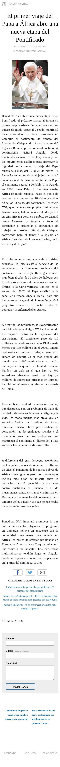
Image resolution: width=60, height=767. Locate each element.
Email (42, 572)
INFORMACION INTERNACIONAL (30, 51)
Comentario (12, 663)
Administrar (50, 753)
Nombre (10, 638)
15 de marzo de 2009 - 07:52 (29, 46)
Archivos (30, 753)
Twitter (30, 572)
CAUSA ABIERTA (18, 4)
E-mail (17, 650)
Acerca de (10, 753)
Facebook (18, 572)
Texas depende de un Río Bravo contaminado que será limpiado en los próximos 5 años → (43, 717)
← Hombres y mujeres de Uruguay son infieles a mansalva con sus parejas (16, 715)
